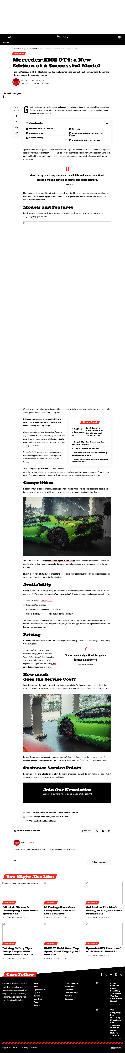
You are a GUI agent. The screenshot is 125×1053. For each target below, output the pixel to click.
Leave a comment (100, 862)
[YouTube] (111, 974)
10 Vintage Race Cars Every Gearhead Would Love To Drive (61, 910)
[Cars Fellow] (62, 37)
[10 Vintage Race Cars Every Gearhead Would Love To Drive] (62, 893)
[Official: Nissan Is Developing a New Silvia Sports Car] (20, 893)
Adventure (38, 813)
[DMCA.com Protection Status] (116, 1048)
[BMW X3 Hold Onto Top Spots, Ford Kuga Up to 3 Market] (62, 934)
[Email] (17, 127)
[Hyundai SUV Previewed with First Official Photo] (104, 934)
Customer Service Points (86, 140)
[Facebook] (101, 974)
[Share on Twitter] (17, 121)
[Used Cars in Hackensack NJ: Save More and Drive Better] (78, 431)
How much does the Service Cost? (86, 134)
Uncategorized (19, 53)
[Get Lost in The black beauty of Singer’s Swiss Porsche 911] (104, 893)
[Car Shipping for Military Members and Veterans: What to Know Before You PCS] (102, 1013)
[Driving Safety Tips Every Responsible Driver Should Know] (20, 934)
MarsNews (50, 821)
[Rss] (121, 974)
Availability (36, 137)
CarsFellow (29, 81)
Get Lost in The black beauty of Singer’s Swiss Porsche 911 (104, 910)
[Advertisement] (62, 17)
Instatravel (64, 813)
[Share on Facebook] (17, 116)
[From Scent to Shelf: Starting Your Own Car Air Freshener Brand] (102, 986)
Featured (51, 813)
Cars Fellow (19, 1047)
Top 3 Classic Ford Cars (86, 448)
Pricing (76, 129)
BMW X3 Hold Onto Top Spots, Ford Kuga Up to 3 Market (62, 951)
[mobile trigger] (4, 37)
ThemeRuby (36, 821)
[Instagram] (116, 974)
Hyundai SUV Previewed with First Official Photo (104, 950)
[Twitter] (106, 974)
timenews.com (59, 817)
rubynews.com (41, 817)
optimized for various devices (70, 107)
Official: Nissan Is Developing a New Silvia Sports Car (20, 910)
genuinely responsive (50, 153)
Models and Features (41, 129)
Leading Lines (46, 600)
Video (75, 813)
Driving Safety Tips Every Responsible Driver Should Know (17, 951)
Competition (36, 133)
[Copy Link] (17, 133)
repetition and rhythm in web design (60, 561)
